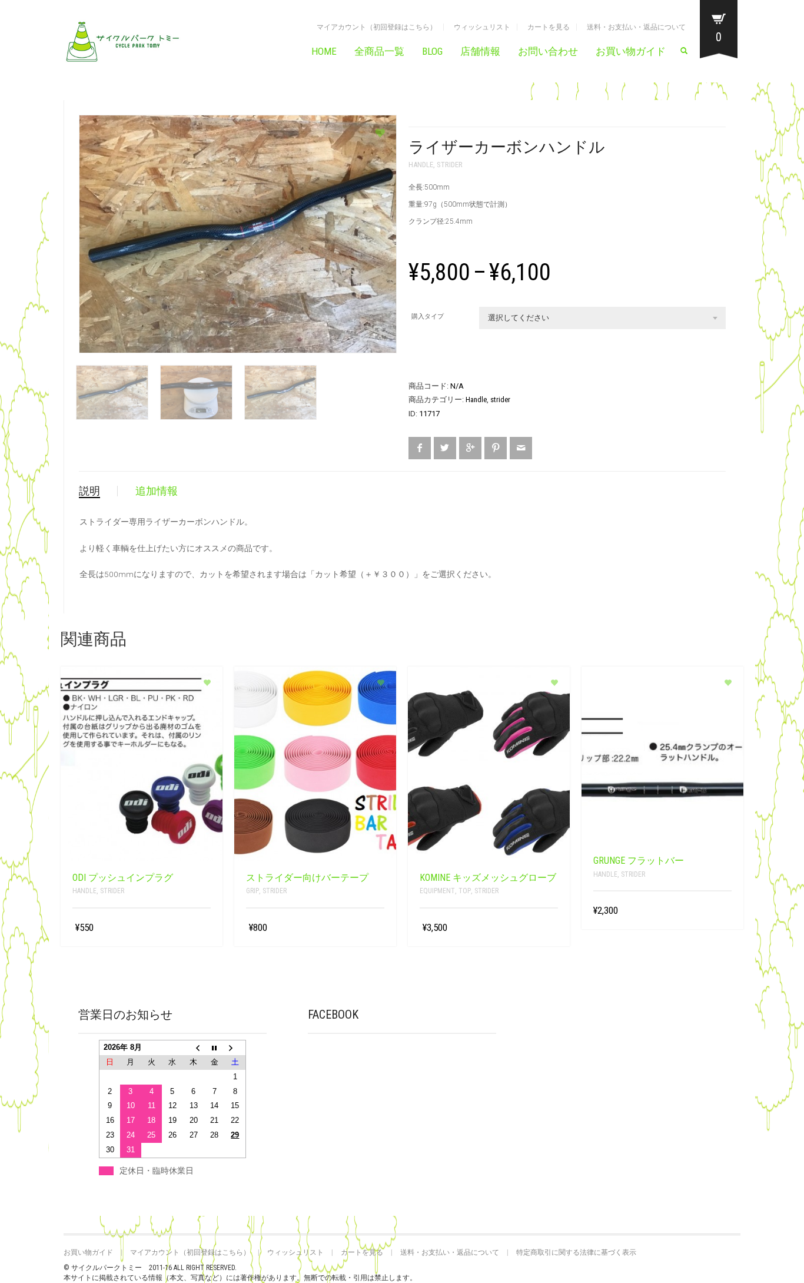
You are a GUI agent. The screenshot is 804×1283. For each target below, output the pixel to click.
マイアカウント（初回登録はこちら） (377, 27)
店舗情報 (480, 51)
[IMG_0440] (196, 395)
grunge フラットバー (638, 860)
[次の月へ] (235, 1047)
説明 (89, 491)
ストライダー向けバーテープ (307, 877)
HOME (324, 51)
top (465, 891)
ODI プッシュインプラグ (122, 877)
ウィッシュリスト (482, 27)
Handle (420, 164)
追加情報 (156, 491)
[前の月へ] (193, 1047)
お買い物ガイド (631, 51)
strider (450, 164)
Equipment (437, 891)
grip (252, 891)
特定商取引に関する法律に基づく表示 (576, 1252)
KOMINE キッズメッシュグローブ (488, 877)
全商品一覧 (379, 51)
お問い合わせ (548, 51)
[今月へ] (214, 1047)
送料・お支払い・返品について (636, 27)
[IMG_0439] (112, 395)
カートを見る (548, 27)
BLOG (432, 51)
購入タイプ (427, 316)
